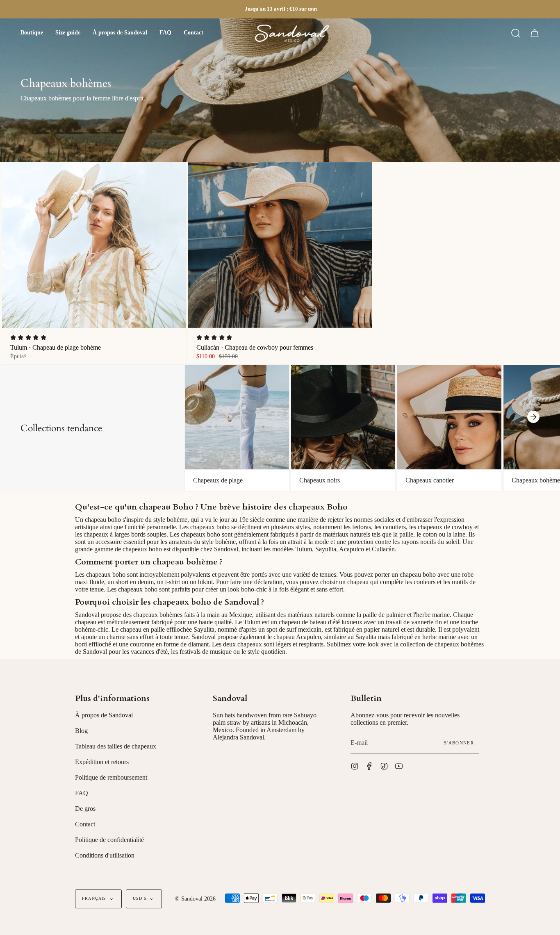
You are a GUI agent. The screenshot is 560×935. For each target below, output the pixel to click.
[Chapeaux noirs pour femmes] (343, 417)
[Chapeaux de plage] (237, 417)
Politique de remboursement (111, 777)
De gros (85, 808)
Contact (85, 824)
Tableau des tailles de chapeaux (115, 746)
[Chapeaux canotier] (449, 417)
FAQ (81, 792)
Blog (81, 730)
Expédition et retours (102, 761)
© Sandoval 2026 (195, 899)
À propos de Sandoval (104, 715)
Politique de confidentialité (109, 839)
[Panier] (534, 33)
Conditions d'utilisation (104, 855)
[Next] (533, 417)
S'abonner (459, 742)
